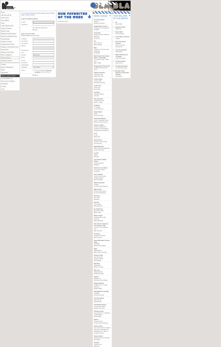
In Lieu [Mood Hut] (97, 135)
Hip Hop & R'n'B (6, 15)
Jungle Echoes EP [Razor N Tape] (99, 100)
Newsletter (4, 84)
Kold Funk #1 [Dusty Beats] (99, 299)
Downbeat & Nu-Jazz (7, 44)
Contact (3, 86)
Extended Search (6, 60)
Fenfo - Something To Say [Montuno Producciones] (101, 120)
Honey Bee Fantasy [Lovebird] (100, 169)
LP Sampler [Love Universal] (98, 107)
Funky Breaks (5, 39)
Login (35, 30)
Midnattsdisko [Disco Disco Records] (100, 250)
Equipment (4, 72)
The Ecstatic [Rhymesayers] (98, 204)
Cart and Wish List (7, 78)
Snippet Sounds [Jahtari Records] (99, 271)
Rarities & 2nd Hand (7, 52)
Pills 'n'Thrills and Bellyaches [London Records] (102, 148)
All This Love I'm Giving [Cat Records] (100, 141)
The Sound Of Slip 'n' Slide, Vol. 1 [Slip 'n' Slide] (101, 59)
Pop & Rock (5, 49)
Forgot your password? (40, 27)
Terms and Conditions (8, 81)
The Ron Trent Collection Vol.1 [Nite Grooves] (101, 227)
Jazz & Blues (5, 20)
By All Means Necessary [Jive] (102, 67)
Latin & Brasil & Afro (7, 26)
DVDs (3, 70)
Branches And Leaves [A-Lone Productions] (100, 191)
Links (2, 89)
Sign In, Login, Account (8, 76)
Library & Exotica (6, 28)
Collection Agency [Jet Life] (99, 94)
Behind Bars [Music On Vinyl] (98, 265)
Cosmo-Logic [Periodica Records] (99, 80)
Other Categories (6, 55)
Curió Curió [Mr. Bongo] (97, 87)
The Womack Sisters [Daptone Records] (100, 306)
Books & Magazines (7, 67)
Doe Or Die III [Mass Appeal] (98, 42)
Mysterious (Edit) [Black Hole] (98, 210)
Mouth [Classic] (96, 154)
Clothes (3, 64)
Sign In (36, 75)
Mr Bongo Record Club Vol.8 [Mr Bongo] (102, 337)
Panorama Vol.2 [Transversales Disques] (101, 321)
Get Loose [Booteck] (97, 197)
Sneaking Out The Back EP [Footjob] (101, 28)
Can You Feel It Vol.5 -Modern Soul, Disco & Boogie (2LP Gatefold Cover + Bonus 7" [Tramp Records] (102, 329)
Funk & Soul (5, 18)
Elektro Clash (5, 31)
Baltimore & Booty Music (8, 34)
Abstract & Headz (6, 41)
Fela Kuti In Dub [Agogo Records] (99, 74)
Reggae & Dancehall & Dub (10, 47)
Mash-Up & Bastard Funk (9, 36)
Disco (3, 23)
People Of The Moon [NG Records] (99, 235)
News (3, 12)
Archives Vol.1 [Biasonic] (98, 344)
